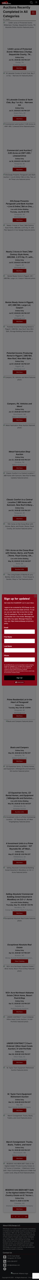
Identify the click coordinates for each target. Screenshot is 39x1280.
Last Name (8, 646)
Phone (6, 655)
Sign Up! (19, 678)
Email (6, 627)
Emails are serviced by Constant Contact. (19, 671)
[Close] (35, 596)
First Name (8, 637)
